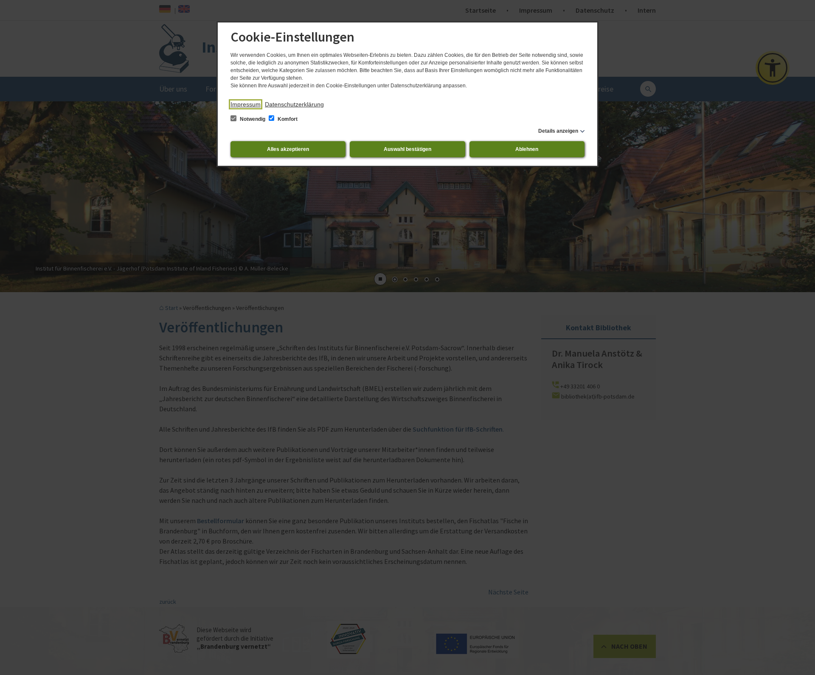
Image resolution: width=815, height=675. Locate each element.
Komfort (287, 119)
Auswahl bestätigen (407, 149)
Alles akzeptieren (288, 149)
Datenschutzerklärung (294, 104)
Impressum (245, 104)
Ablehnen (526, 149)
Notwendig (253, 119)
